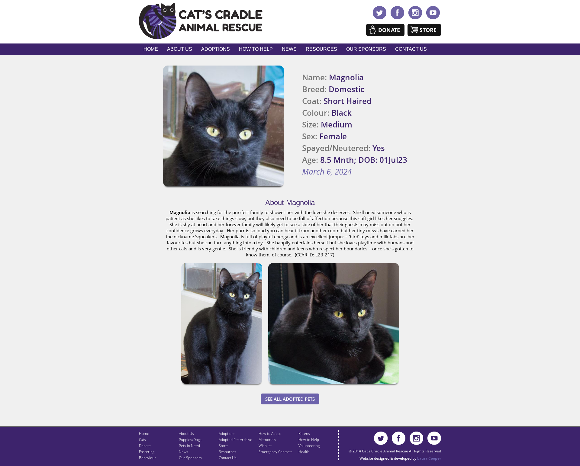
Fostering (146, 451)
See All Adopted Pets (290, 399)
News (289, 49)
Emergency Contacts (275, 451)
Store (428, 30)
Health (303, 451)
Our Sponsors (366, 49)
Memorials (267, 439)
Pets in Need (189, 445)
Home (150, 49)
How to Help (256, 49)
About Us (179, 49)
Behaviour (147, 457)
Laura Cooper (429, 458)
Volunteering (309, 445)
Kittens (304, 433)
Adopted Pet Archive (235, 439)
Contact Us (411, 49)
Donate (389, 30)
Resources (321, 49)
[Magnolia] (221, 385)
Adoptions (215, 49)
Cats (142, 439)
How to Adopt (270, 433)
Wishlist (265, 445)
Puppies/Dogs (190, 439)
